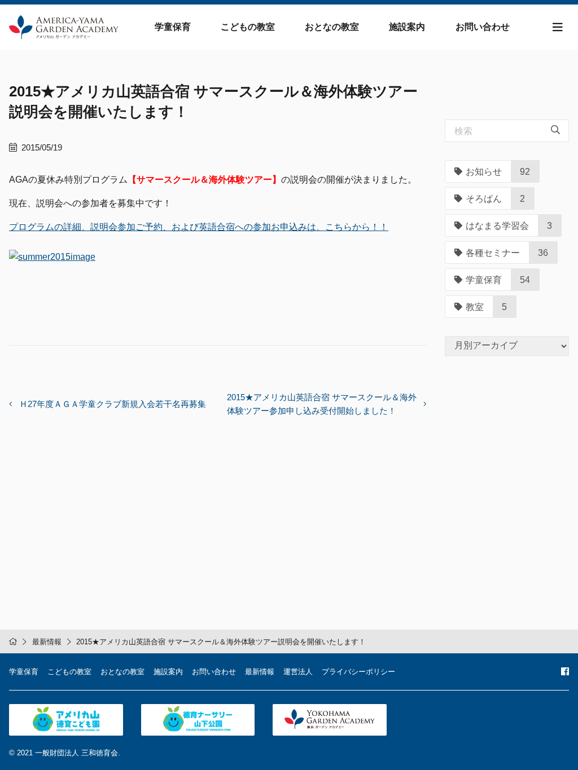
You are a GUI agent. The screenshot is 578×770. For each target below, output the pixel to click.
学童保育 (173, 27)
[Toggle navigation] (558, 27)
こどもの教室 (248, 27)
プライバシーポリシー (358, 671)
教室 (475, 307)
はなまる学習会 (497, 226)
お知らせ (484, 171)
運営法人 (298, 671)
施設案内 (407, 27)
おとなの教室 (332, 27)
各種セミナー (493, 253)
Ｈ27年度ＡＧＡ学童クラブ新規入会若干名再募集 (112, 404)
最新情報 (47, 642)
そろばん (484, 198)
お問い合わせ (483, 27)
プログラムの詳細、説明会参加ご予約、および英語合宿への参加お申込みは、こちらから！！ (198, 227)
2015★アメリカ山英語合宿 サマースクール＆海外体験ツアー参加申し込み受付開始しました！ (322, 403)
